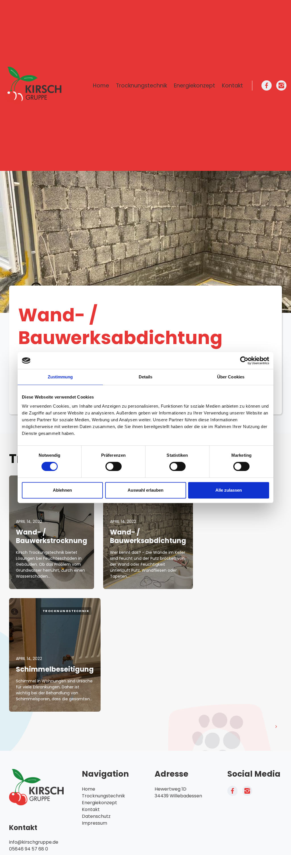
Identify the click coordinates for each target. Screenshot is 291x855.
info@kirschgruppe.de (33, 842)
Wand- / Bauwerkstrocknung (51, 536)
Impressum (94, 823)
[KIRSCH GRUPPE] (33, 85)
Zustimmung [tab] (60, 376)
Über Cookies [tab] (230, 376)
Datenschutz (96, 816)
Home (101, 85)
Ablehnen (62, 490)
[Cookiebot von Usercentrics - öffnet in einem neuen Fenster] (244, 360)
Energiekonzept (194, 85)
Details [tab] (146, 376)
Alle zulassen (228, 490)
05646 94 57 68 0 (28, 849)
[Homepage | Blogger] (36, 787)
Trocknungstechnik (141, 85)
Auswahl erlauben (145, 490)
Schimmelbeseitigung (55, 669)
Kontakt (232, 85)
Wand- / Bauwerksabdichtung (148, 536)
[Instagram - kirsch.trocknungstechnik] (281, 85)
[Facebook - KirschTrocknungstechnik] (266, 85)
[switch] (113, 466)
